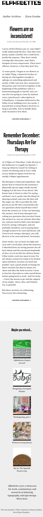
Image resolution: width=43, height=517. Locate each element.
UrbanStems (8, 100)
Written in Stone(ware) (22, 442)
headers (26, 512)
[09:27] (22, 357)
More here (21, 498)
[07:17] (22, 440)
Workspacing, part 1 (21, 417)
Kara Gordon (13, 42)
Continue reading (21, 119)
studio (11, 281)
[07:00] (22, 414)
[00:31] (22, 386)
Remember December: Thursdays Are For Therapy (21, 142)
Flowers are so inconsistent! (21, 32)
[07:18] (22, 465)
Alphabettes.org (15, 485)
